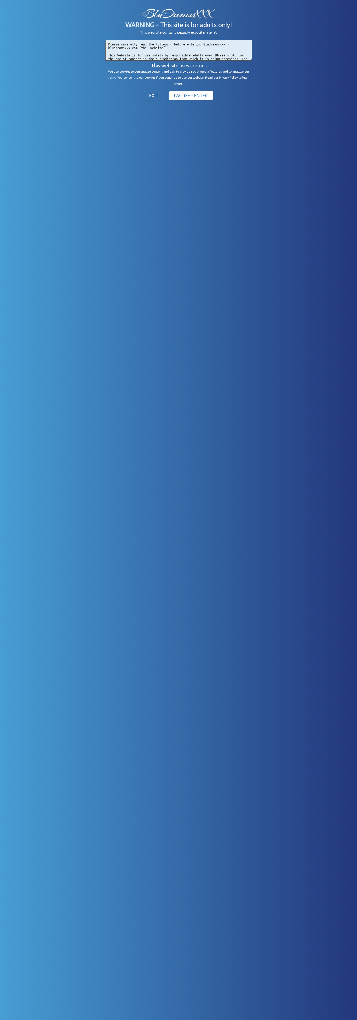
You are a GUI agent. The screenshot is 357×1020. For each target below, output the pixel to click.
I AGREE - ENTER (191, 95)
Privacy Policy (228, 77)
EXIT (153, 95)
